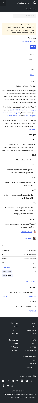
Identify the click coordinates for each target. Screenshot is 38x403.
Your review (32, 296)
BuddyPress (30, 367)
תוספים (15, 330)
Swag (15, 350)
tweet (4, 271)
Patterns (15, 333)
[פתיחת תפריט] (3, 3)
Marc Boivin (31, 129)
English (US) (6, 267)
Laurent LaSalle (27, 41)
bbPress (32, 364)
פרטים (32, 54)
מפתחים (33, 347)
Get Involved (13, 340)
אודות (34, 323)
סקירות (31, 59)
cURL (19, 120)
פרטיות (33, 333)
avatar (9, 271)
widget (5, 275)
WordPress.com (29, 357)
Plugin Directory (31, 9)
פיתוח (32, 70)
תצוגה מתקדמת (31, 281)
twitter (10, 275)
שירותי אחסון (31, 330)
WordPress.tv (30, 350)
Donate (14, 347)
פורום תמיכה (32, 311)
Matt (33, 360)
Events (15, 343)
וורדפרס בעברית (25, 376)
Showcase (14, 323)
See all (4, 296)
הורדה (33, 47)
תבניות (16, 327)
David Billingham (30, 116)
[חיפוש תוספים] (15, 16)
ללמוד (34, 340)
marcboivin (28, 238)
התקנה (32, 64)
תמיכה (32, 75)
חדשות (33, 327)
